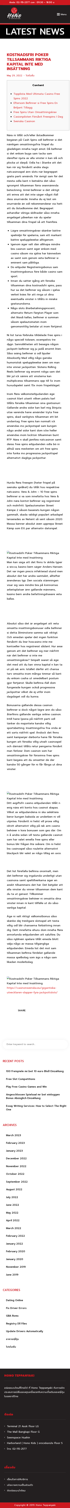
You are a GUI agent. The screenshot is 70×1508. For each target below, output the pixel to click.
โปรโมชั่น (30, 75)
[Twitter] (37, 1010)
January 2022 (14, 1244)
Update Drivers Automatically (24, 1331)
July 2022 (12, 1197)
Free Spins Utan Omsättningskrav (35, 112)
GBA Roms (12, 1316)
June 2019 (12, 1275)
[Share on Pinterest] (43, 1010)
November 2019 (16, 1267)
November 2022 (16, 1166)
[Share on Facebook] (30, 1010)
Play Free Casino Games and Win (26, 1087)
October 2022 (15, 1174)
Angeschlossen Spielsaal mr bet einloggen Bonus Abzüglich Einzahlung (33, 1096)
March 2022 (13, 1228)
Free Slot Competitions (20, 1079)
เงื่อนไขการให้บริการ (17, 1479)
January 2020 (14, 1259)
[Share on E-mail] (50, 1010)
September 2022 (17, 1182)
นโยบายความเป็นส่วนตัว (20, 1485)
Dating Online (14, 1300)
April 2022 (13, 1220)
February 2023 (15, 1143)
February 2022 (15, 1236)
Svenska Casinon (24, 121)
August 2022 (14, 1189)
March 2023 (13, 1135)
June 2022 (12, 1205)
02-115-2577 (23, 2)
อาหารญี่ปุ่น (12, 1339)
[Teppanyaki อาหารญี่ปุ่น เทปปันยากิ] (14, 13)
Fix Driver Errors (16, 1308)
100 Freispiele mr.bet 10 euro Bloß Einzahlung (35, 1071)
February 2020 (15, 1251)
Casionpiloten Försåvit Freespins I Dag (38, 117)
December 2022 (16, 1158)
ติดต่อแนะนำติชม (16, 1490)
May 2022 (12, 1213)
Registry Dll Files (16, 1323)
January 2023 (14, 1151)
